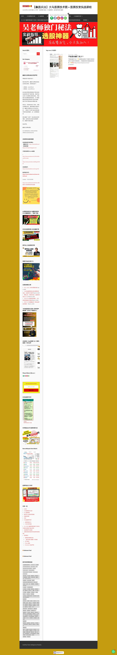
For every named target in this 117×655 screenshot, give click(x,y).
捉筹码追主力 (28, 522)
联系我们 (26, 535)
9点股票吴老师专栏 (26, 564)
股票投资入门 (33, 610)
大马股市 (24, 587)
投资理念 (28, 594)
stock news (35, 572)
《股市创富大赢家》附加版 (31, 539)
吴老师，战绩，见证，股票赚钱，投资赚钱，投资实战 (31, 584)
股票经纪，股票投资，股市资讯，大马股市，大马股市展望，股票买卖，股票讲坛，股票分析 (31, 624)
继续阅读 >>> (72, 68)
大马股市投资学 (30, 587)
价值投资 (24, 580)
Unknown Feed (27, 550)
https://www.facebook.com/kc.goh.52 (31, 168)
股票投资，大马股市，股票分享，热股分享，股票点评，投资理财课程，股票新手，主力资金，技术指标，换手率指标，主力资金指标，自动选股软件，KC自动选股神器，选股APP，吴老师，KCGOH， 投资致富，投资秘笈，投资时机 (31, 616)
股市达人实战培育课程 (29, 514)
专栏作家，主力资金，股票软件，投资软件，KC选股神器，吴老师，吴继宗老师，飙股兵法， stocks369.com (31, 577)
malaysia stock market (27, 568)
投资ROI (24, 594)
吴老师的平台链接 (28, 530)
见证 (25, 518)
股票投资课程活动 (29, 537)
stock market (31, 570)
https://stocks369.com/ (34, 144)
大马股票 (24, 592)
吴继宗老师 (26, 516)
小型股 (36, 592)
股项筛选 (24, 636)
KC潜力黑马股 (28, 524)
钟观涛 (76, 54)
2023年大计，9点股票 (34, 564)
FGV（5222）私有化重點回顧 (30, 287)
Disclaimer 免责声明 (29, 545)
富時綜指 (32, 592)
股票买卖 (35, 608)
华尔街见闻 (29, 580)
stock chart (25, 570)
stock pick (25, 573)
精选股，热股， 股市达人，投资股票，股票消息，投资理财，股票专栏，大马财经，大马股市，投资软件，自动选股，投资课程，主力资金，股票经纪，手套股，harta (31, 604)
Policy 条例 (27, 543)
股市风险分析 (30, 608)
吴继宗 (33, 580)
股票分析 (24, 610)
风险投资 (28, 636)
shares (34, 568)
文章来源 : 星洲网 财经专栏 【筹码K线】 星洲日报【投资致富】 (31, 596)
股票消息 (24, 621)
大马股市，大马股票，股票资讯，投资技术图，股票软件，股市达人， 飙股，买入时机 (30, 590)
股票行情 (24, 627)
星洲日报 (24, 599)
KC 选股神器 (27, 512)
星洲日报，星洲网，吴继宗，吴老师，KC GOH (31, 600)
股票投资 (28, 610)
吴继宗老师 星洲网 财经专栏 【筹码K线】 (30, 582)
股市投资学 (25, 608)
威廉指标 (28, 592)
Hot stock (33, 566)
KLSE (36, 566)
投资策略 (32, 594)
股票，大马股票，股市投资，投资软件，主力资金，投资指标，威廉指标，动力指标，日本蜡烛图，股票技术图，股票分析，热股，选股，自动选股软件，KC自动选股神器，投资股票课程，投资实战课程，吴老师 (31, 632)
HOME (25, 509)
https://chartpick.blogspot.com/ (30, 147)
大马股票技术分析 (28, 510)
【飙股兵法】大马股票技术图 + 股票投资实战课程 (62, 7)
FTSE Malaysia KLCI (26, 566)
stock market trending (27, 572)
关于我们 (27, 541)
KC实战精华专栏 (28, 519)
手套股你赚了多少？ (76, 56)
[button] (113, 651)
